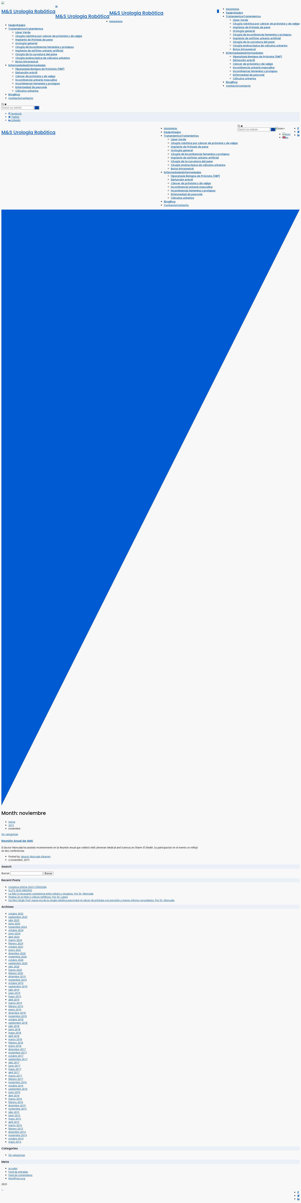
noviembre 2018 (17, 1016)
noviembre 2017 (17, 1052)
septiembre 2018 (17, 1022)
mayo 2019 (14, 996)
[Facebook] (298, 128)
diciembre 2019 (17, 976)
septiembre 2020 (17, 963)
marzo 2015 (15, 1125)
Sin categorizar (9, 834)
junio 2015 (14, 1115)
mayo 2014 (14, 1141)
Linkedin (15, 120)
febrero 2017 (15, 1079)
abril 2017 (13, 1072)
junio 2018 (14, 1029)
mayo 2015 (14, 1118)
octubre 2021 (15, 946)
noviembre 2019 (17, 979)
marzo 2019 (15, 1003)
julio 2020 (13, 966)
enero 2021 (14, 950)
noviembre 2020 (17, 956)
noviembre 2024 (17, 926)
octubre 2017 (15, 1055)
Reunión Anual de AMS (17, 841)
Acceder (12, 1168)
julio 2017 (13, 1062)
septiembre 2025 (17, 917)
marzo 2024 (15, 940)
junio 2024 (14, 933)
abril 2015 (13, 1122)
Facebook (16, 113)
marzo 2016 (15, 1098)
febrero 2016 (15, 1102)
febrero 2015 (15, 1128)
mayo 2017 (14, 1069)
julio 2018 (13, 1026)
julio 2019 (13, 989)
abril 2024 (13, 936)
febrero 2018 (15, 1042)
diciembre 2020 (17, 953)
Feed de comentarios (20, 1175)
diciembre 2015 (17, 1105)
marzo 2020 (15, 969)
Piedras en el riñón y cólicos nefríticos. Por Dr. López (38, 897)
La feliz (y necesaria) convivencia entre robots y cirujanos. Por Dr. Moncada (50, 893)
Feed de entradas (18, 1171)
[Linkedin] (298, 135)
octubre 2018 (15, 1019)
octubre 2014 (15, 1138)
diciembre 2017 (17, 1049)
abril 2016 (13, 1095)
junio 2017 (14, 1065)
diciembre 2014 (17, 1132)
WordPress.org (16, 1178)
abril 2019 (13, 999)
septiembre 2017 (17, 1059)
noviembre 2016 (17, 1082)
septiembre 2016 (17, 1089)
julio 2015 (13, 1112)
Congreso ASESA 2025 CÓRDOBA (27, 887)
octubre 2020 (15, 960)
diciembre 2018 (17, 1012)
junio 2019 (14, 993)
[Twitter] (298, 132)
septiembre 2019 (17, 986)
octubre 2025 (15, 913)
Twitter (15, 117)
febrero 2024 (15, 943)
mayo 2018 (14, 1032)
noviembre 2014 (17, 1135)
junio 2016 (14, 1092)
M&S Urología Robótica (28, 11)
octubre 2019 (15, 983)
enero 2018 (14, 1046)
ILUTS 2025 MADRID (20, 890)
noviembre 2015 (17, 1108)
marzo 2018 (15, 1039)
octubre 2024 (15, 930)
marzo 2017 (15, 1075)
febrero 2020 (15, 973)
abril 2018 (13, 1036)
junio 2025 (14, 923)
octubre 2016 (15, 1085)
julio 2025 (13, 920)
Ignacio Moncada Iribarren (36, 856)
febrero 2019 (15, 1006)
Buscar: (5, 873)
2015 (11, 825)
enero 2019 (14, 1009)
